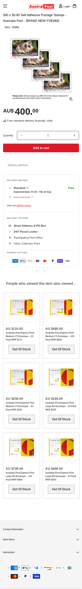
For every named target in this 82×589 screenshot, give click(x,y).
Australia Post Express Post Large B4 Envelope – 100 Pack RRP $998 (20, 476)
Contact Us (17, 562)
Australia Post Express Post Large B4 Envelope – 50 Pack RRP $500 (60, 476)
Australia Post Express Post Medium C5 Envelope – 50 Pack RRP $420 (20, 406)
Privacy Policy (19, 568)
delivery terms (24, 205)
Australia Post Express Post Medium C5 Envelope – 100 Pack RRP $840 (59, 336)
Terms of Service (21, 580)
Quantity (8, 135)
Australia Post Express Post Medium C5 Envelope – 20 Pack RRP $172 (20, 336)
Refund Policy (19, 574)
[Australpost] (41, 6)
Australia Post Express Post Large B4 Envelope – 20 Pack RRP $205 (60, 406)
